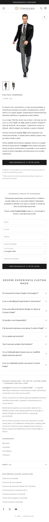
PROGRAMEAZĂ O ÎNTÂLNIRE (24, 266)
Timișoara (6, 455)
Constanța (6, 447)
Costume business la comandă (13, 494)
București (5, 443)
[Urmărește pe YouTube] (16, 509)
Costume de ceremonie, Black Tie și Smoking (18, 486)
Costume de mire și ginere (12, 482)
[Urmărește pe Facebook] (3, 509)
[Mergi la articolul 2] (13, 85)
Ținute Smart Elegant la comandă (14, 498)
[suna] (45, 8)
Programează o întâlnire (24, 2)
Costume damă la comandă (12, 502)
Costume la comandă (10, 478)
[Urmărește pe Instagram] (10, 509)
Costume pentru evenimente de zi (14, 490)
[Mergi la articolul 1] (5, 85)
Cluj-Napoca (6, 451)
